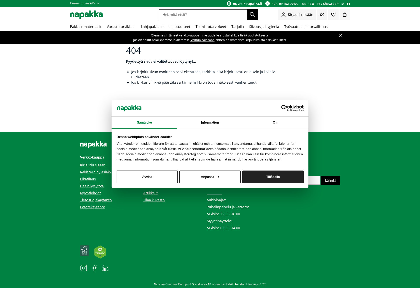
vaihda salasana (202, 40)
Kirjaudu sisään (300, 14)
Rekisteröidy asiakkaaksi (100, 172)
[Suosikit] (333, 14)
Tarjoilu (237, 26)
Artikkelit (150, 193)
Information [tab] (210, 122)
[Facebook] (94, 268)
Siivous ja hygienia (264, 26)
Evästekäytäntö (92, 207)
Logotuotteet (179, 26)
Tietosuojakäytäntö (96, 200)
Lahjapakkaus (152, 26)
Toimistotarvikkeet (211, 26)
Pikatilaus (88, 179)
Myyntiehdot (90, 193)
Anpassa (207, 177)
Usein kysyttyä (92, 186)
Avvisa (147, 177)
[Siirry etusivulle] (86, 14)
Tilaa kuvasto (154, 200)
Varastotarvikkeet (121, 26)
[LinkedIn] (105, 268)
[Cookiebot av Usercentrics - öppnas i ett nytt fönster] (284, 108)
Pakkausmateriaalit (86, 26)
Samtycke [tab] (144, 122)
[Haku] (252, 14)
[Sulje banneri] (340, 35)
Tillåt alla (273, 177)
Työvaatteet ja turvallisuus (306, 26)
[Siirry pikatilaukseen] (322, 14)
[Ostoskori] (345, 14)
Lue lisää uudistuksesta (251, 35)
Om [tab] (275, 122)
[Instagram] (83, 268)
